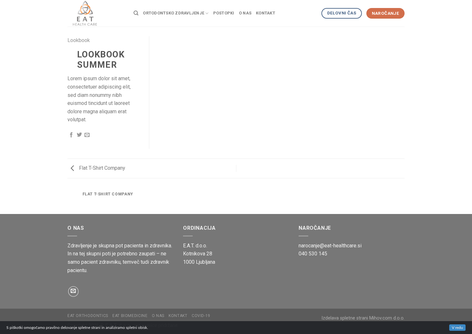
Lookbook (78, 40)
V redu (457, 328)
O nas (245, 13)
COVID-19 (201, 315)
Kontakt (265, 13)
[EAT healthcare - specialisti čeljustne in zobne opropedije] (95, 13)
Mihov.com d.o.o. (387, 318)
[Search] (136, 13)
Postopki (223, 13)
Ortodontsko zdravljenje (173, 13)
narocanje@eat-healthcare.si (330, 246)
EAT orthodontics (87, 315)
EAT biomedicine (129, 315)
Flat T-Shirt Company (101, 168)
